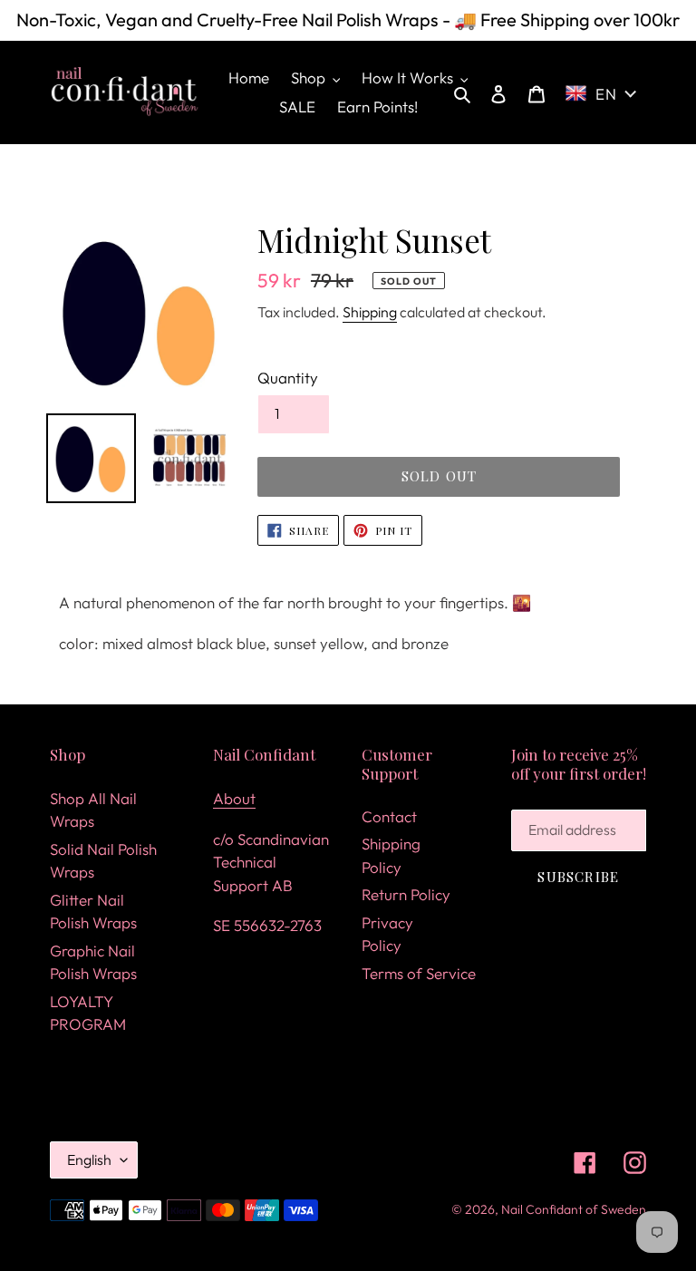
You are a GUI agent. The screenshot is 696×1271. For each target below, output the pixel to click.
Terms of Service (419, 973)
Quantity (287, 377)
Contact (389, 816)
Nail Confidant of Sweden (573, 1209)
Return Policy (406, 894)
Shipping (370, 312)
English (89, 1159)
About (234, 798)
